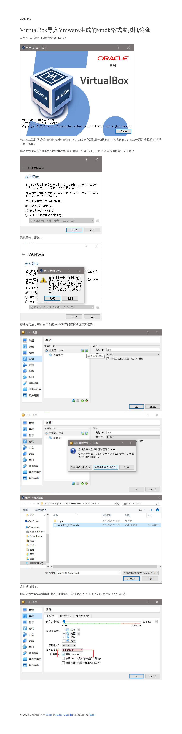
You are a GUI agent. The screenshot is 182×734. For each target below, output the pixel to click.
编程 (36, 38)
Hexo (49, 714)
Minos (92, 714)
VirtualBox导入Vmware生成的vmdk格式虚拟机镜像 (85, 30)
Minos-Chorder (64, 714)
